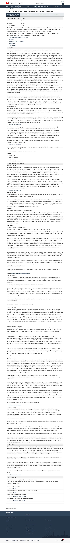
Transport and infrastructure (30, 531)
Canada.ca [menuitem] (62, 6)
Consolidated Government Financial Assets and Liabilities (13, 15)
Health (7, 533)
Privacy (37, 540)
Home (7, 8)
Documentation (12, 45)
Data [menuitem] (12, 6)
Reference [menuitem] (21, 6)
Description (11, 39)
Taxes (7, 535)
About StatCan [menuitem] (55, 6)
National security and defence (30, 525)
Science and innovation (49, 523)
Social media (8, 540)
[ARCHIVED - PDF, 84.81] (19, 496)
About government (48, 520)
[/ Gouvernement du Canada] (15, 3)
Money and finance (28, 535)
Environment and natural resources (31, 523)
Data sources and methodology (16, 41)
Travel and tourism (9, 527)
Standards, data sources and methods (17, 8)
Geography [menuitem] (28, 6)
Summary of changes (27, 14)
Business (7, 529)
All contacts (8, 520)
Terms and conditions (31, 540)
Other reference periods (42, 14)
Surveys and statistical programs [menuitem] (43, 6)
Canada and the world (29, 533)
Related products (57, 14)
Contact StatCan (8, 514)
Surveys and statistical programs (33, 8)
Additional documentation (15, 124)
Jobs (6, 523)
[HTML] (14, 488)
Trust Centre (27, 514)
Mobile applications (15, 540)
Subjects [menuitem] (7, 6)
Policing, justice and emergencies (31, 529)
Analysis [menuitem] (16, 6)
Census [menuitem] (33, 6)
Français (62, 1)
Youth (46, 529)
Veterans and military (48, 527)
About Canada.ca (23, 540)
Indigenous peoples (48, 525)
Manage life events (48, 531)
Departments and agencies (30, 520)
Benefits (7, 531)
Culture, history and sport (29, 527)
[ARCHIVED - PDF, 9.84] (19, 500)
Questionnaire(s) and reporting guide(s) (18, 37)
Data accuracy (12, 43)
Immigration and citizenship (11, 525)
